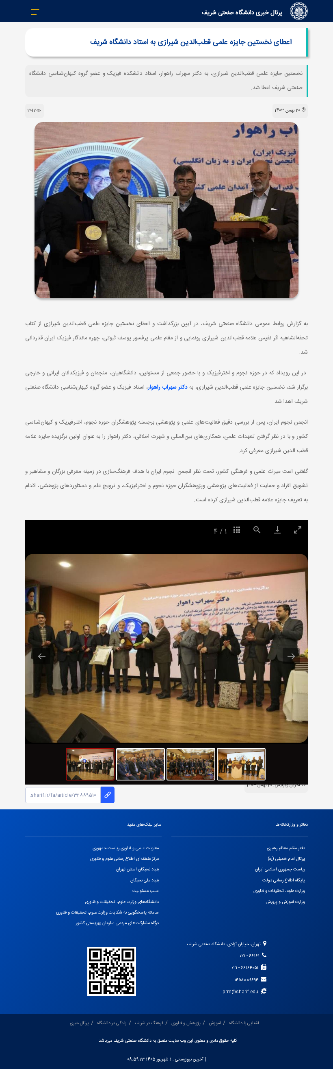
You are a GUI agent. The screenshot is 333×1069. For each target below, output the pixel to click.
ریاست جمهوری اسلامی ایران (280, 869)
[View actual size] (257, 529)
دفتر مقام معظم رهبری (286, 848)
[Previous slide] (41, 656)
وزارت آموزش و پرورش (285, 902)
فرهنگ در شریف (149, 1023)
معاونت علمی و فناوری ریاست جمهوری (126, 848)
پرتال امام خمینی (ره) (286, 859)
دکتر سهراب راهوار (168, 387)
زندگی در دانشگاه (112, 1023)
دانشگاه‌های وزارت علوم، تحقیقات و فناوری (122, 902)
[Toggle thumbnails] (237, 529)
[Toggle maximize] (298, 529)
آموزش (215, 1023)
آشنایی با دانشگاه (244, 1023)
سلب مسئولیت (145, 891)
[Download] (277, 529)
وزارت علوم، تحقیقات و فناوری (279, 891)
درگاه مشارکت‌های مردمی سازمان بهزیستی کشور (117, 923)
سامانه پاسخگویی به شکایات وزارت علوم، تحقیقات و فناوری (107, 912)
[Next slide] (291, 656)
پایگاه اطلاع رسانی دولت (283, 880)
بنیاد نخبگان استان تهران (137, 869)
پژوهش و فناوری (186, 1023)
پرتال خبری (79, 1023)
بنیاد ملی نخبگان (144, 880)
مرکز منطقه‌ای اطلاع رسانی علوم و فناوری (124, 859)
